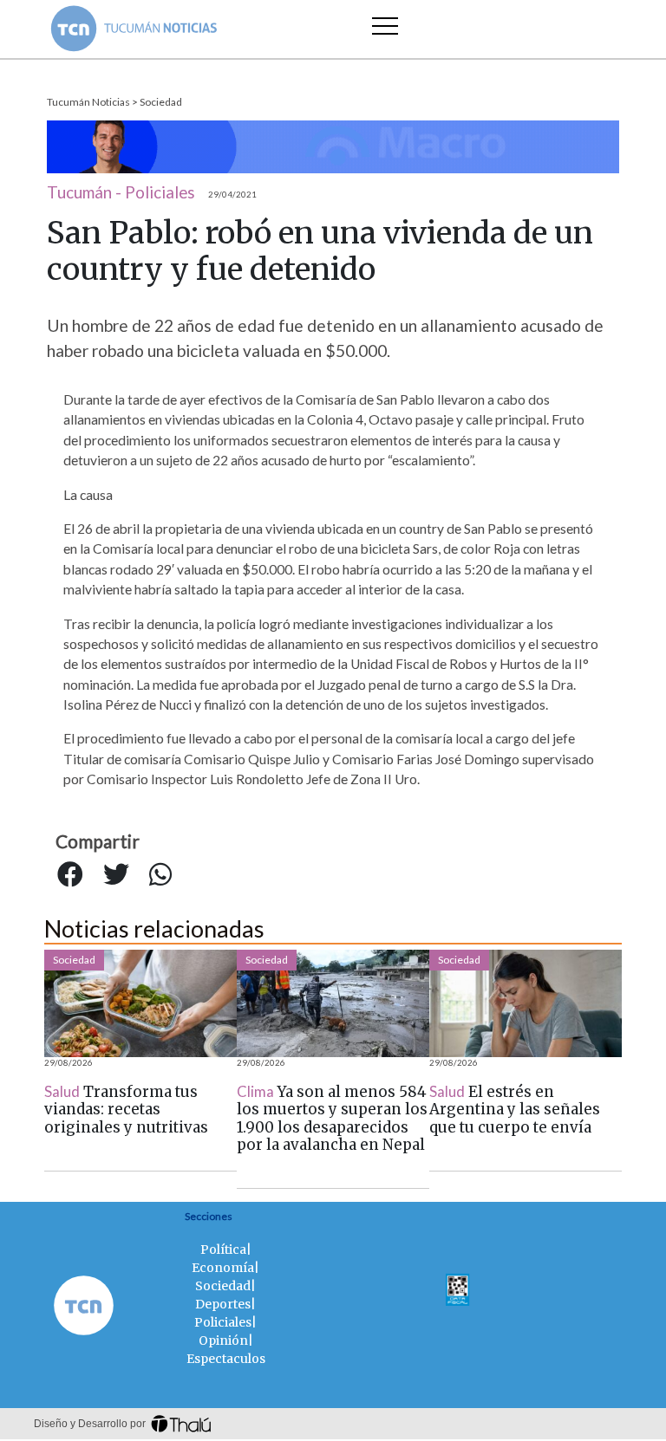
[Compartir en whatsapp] (160, 875)
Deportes (223, 1304)
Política (223, 1249)
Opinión (223, 1340)
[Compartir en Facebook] (70, 875)
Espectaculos (225, 1358)
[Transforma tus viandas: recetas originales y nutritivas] (140, 1003)
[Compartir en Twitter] (116, 875)
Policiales (222, 1322)
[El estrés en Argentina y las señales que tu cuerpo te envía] (525, 1003)
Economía (223, 1267)
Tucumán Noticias (88, 101)
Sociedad (161, 101)
